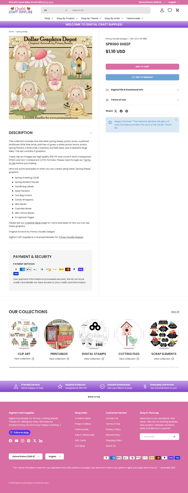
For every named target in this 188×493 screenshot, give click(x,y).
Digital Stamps (94, 354)
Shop (47, 18)
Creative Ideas (32, 222)
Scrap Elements (163, 354)
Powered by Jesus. (41, 483)
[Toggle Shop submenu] (52, 18)
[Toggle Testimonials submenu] (142, 18)
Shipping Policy (114, 440)
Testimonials (133, 18)
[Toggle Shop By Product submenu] (76, 18)
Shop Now (48, 2)
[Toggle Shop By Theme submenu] (100, 18)
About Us (111, 446)
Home (11, 31)
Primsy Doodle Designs (117, 38)
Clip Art (24, 354)
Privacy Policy (113, 429)
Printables (59, 354)
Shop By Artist (112, 18)
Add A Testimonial (84, 434)
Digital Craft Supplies (24, 483)
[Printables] (59, 334)
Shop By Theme (89, 18)
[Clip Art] (24, 334)
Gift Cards (80, 440)
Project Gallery (83, 423)
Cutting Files (129, 354)
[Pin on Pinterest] (126, 111)
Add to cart (142, 66)
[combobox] (95, 10)
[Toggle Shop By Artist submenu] (122, 18)
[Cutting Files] (129, 334)
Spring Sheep (22, 31)
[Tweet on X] (115, 111)
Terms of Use (113, 423)
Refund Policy (113, 434)
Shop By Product (66, 18)
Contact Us (112, 418)
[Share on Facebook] (121, 111)
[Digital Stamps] (94, 334)
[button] (178, 10)
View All (175, 311)
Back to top (94, 396)
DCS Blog (80, 446)
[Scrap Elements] (164, 334)
